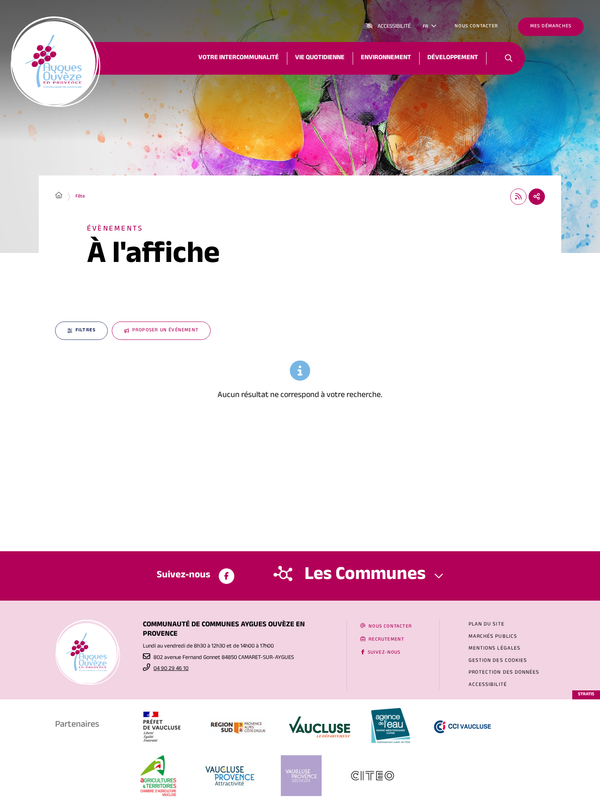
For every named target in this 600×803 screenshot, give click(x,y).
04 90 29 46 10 (171, 669)
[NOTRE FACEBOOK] (226, 576)
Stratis (586, 695)
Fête (80, 196)
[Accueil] (58, 197)
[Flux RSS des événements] (518, 197)
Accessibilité (394, 27)
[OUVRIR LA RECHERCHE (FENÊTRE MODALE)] (508, 58)
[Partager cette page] (537, 197)
